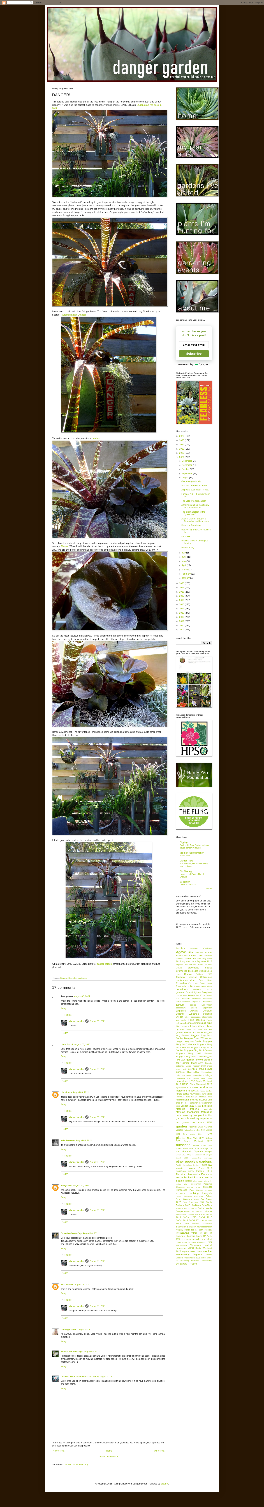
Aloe (190, 952)
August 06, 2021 (82, 996)
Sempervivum (182, 1211)
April (184, 565)
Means (64, 546)
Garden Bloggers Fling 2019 (190, 1050)
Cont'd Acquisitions (188, 884)
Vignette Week (188, 1251)
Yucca (193, 1263)
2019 (182, 587)
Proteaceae (181, 1190)
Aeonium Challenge (201, 948)
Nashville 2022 (195, 1127)
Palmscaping (187, 547)
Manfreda (208, 1109)
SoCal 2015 (189, 1217)
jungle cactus (182, 1094)
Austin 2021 (197, 955)
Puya (191, 1190)
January (186, 578)
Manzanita (193, 1111)
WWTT (186, 1264)
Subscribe (194, 353)
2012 (182, 617)
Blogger (164, 1484)
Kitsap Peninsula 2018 (201, 1097)
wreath (179, 1264)
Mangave (180, 1112)
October (186, 469)
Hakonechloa (193, 1072)
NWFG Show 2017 (202, 1145)
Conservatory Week (203, 986)
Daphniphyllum (193, 992)
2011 (182, 621)
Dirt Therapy (186, 871)
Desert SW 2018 (196, 995)
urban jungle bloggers (186, 1242)
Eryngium (207, 1011)
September (187, 473)
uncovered (186, 1239)
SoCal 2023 (207, 1220)
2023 (182, 449)
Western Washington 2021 (188, 1258)
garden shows (194, 1059)
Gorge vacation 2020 (196, 1066)
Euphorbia (194, 1014)
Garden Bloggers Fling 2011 (197, 1035)
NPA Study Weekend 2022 (194, 1141)
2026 (182, 436)
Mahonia (194, 1109)
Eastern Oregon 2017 (193, 1002)
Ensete (194, 1008)
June (184, 557)
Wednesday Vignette (189, 1254)
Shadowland (197, 1212)
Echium (180, 1004)
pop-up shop (193, 1187)
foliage (193, 1026)
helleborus (180, 1075)
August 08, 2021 (86, 1329)
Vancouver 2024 (204, 1242)
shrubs (208, 1211)
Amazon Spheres (203, 952)
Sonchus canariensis (202, 1224)
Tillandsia (190, 1236)
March (185, 569)
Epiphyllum (207, 1008)
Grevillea (192, 1069)
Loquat (198, 1106)
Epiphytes (181, 1011)
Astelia (179, 955)
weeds (209, 1255)
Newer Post (58, 1451)
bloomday (193, 967)
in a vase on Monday (199, 1087)
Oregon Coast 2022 (196, 1155)
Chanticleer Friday (196, 983)
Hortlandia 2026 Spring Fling (190, 1078)
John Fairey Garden (203, 1091)
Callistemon (206, 977)
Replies (67, 1015)
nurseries (183, 1145)
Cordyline (196, 989)
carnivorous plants (186, 980)
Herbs (188, 1075)
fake (187, 1017)
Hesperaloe (197, 1075)
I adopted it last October (73, 314)
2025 (182, 440)
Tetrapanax (182, 1232)
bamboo (188, 958)
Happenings (207, 1072)
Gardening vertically (191, 481)
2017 (182, 596)
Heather (95, 438)
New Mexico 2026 (193, 1134)
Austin (187, 955)
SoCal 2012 (200, 1214)
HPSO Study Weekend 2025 (197, 1084)
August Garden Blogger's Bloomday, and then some (195, 520)
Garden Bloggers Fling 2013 (190, 1038)
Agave (181, 952)
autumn (179, 958)
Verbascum (195, 1245)
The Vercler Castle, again (193, 501)
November (187, 465)
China (209, 983)
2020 (182, 583)
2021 (182, 457)
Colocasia (181, 986)
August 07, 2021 (98, 1021)
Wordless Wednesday (201, 1261)
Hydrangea (181, 1087)
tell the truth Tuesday (201, 1230)
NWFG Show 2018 (184, 1148)
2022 (182, 453)
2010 (182, 625)
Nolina (208, 1138)
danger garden (104, 964)
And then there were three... (194, 485)
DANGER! (186, 536)
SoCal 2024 (182, 1223)
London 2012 (187, 1106)
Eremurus (194, 1011)
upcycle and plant (202, 1239)
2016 (182, 600)
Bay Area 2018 (189, 961)
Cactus (188, 974)
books (208, 967)
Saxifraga (196, 1205)
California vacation (186, 977)
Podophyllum (195, 1184)
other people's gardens (194, 1161)
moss (185, 1115)
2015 (182, 604)
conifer (190, 986)
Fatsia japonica (196, 1020)
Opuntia (198, 1151)
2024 (182, 444)
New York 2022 (195, 1138)
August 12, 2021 (108, 1376)
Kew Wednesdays (198, 1094)
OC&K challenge (201, 1148)
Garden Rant (186, 860)
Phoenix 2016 (204, 1171)
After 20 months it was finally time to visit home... (195, 506)
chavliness (66, 1092)
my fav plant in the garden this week (194, 1117)
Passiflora (181, 1171)
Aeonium (180, 948)
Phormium (181, 1174)
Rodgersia (198, 1196)
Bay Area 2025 (204, 961)
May (184, 561)
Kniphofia (180, 1100)
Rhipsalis (188, 1196)
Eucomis (180, 1014)
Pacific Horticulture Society (187, 1165)
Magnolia (180, 1109)
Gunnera (180, 1072)
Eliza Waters (67, 1284)
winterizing (184, 1261)
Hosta (209, 1078)
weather (207, 1251)
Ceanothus (181, 983)
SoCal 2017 (205, 1217)
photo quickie (193, 1174)
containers (82, 978)
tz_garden (185, 882)
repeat (179, 1196)
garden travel (189, 1063)
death (185, 996)
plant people (198, 1181)
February (186, 574)
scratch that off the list (186, 1208)
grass (209, 1066)
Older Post (159, 1451)
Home (109, 1451)
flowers (185, 1026)
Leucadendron (205, 1103)
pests (191, 1171)
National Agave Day (192, 1130)
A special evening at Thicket (195, 489)
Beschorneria (190, 964)
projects (207, 1186)
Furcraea (208, 1029)
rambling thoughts (200, 1193)
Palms (191, 1168)
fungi (200, 1029)
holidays (207, 1075)
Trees (199, 1235)
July (184, 553)
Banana (197, 958)
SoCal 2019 (182, 1220)
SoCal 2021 (195, 1220)
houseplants (182, 1081)
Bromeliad (72, 978)
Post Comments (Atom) (76, 1464)
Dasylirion (207, 992)
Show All (208, 888)
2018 (182, 592)
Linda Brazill (67, 1044)
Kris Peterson (68, 1140)
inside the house (185, 1090)
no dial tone (185, 855)
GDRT (200, 1063)
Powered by (185, 364)
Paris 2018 (205, 1168)
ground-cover (205, 1069)
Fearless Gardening (195, 1023)
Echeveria (207, 1002)
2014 (182, 608)
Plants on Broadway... (191, 525)
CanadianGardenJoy (71, 1233)
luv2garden (66, 1185)
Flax (178, 1026)
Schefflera (207, 1205)
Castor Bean (205, 980)
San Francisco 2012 (193, 1202)
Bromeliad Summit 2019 (200, 971)
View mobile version (109, 1456)
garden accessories (186, 1032)
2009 (182, 629)
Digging (183, 842)
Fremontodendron (188, 1029)
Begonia (63, 978)
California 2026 (204, 974)
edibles (193, 1005)
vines (199, 1251)
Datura (179, 995)
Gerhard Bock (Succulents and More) (80, 1376)
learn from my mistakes (195, 1100)
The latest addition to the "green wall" (193, 513)
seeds (209, 1208)
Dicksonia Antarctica (202, 998)
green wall (181, 1069)
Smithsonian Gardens (185, 1215)
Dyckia (179, 1001)
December (187, 461)
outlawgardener (69, 1329)
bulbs (178, 974)
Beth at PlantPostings (72, 1351)
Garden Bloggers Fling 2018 (197, 1047)
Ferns (208, 1022)
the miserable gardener (192, 853)
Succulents (182, 1226)
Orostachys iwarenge (202, 1158)
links (178, 1106)
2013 (182, 613)
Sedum (201, 1208)
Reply (63, 1008)
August (185, 477)
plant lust (188, 1181)
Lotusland (207, 1106)
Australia (208, 955)
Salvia (196, 1199)
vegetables (181, 1245)
